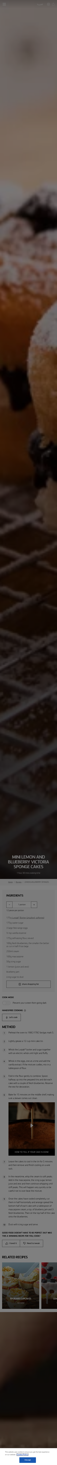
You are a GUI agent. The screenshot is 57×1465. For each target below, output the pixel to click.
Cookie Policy (22, 1455)
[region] (28, 1456)
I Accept (28, 1460)
